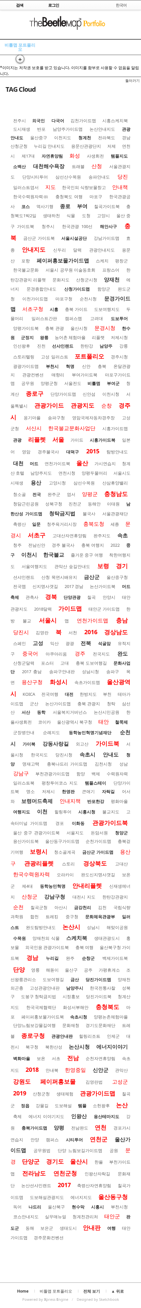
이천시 (29, 554)
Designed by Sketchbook (98, 1299)
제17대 (28, 156)
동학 (41, 712)
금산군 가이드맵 (97, 852)
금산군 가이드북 (39, 238)
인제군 (113, 1036)
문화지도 (61, 280)
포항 (25, 261)
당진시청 (63, 755)
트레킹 (52, 916)
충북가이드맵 (34, 1128)
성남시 (93, 927)
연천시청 (66, 473)
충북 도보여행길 (91, 663)
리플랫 (98, 337)
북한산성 (53, 1047)
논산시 (71, 927)
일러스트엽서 (26, 187)
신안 (86, 366)
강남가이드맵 (106, 238)
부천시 (52, 366)
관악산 (121, 1070)
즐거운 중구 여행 (87, 555)
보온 (41, 1058)
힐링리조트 (89, 1036)
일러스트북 (23, 783)
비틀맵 (94, 383)
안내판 (92, 1227)
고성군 (120, 1081)
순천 (18, 907)
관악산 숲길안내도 (72, 566)
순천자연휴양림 (100, 1058)
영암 (26, 452)
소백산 (19, 166)
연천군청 (65, 1173)
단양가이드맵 (63, 394)
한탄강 (86, 346)
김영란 (42, 632)
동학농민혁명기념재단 (90, 732)
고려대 (96, 318)
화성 (75, 155)
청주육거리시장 (62, 524)
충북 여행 (84, 947)
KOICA (29, 694)
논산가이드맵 (58, 704)
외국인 (38, 120)
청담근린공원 (26, 504)
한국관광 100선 (77, 226)
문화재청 (70, 1025)
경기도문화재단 (100, 1025)
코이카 (44, 722)
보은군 (46, 1228)
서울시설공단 (74, 238)
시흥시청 (86, 812)
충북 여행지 (92, 545)
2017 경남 (74, 586)
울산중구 (38, 138)
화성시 (59, 682)
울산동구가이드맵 (62, 841)
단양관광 (72, 597)
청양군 (121, 833)
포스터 (47, 663)
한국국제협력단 (41, 1007)
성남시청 (90, 671)
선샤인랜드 (62, 346)
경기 (122, 566)
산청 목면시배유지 (59, 577)
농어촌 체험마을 (70, 337)
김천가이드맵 (83, 120)
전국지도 (101, 654)
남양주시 (74, 988)
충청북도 (107, 1007)
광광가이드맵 (26, 366)
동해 (30, 1228)
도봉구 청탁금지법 (38, 996)
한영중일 (75, 1069)
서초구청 (32, 309)
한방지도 (88, 694)
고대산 (121, 864)
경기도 (55, 1161)
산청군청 (41, 1094)
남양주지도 (41, 473)
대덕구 (72, 452)
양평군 (90, 494)
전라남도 (34, 1173)
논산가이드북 (102, 586)
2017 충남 (32, 671)
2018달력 (43, 609)
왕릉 (44, 337)
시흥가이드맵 (115, 428)
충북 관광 (54, 328)
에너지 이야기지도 (46, 1116)
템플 (82, 1106)
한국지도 (39, 755)
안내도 (111, 754)
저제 (111, 146)
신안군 (101, 1069)
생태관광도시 (107, 938)
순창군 (88, 958)
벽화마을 (21, 1058)
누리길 (52, 958)
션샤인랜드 (23, 577)
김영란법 (94, 1082)
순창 (106, 405)
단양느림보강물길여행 (34, 1025)
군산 (34, 704)
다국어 (57, 120)
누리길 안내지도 (49, 146)
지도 (50, 187)
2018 (32, 1069)
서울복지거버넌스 (70, 712)
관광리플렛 (39, 863)
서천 (73, 632)
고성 (38, 643)
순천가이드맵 (98, 841)
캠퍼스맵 (73, 318)
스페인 (19, 643)
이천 (42, 811)
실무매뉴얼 (55, 1217)
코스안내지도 (26, 1217)
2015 (92, 451)
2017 (64, 1185)
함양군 (103, 289)
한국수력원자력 (31, 874)
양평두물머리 (94, 473)
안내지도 (34, 249)
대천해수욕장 (49, 166)
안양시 (109, 597)
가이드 (76, 440)
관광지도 (82, 405)
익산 (54, 643)
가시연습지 (105, 463)
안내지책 (70, 801)
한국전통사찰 (102, 988)
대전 (69, 694)
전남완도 (79, 1128)
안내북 (52, 1070)
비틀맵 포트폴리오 (20, 47)
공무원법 (41, 1150)
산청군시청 (86, 280)
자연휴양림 (52, 156)
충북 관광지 (88, 704)
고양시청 (57, 483)
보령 (103, 566)
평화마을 (119, 801)
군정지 (27, 337)
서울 (58, 439)
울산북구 (56, 1207)
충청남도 (116, 494)
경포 (59, 823)
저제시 (48, 791)
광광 (70, 643)
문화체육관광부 (100, 916)
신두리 (59, 250)
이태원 (113, 504)
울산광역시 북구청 (74, 722)
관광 (17, 440)
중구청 (72, 916)
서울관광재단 (115, 514)
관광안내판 (62, 1036)
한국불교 (53, 554)
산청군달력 (23, 663)
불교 (27, 621)
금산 (74, 979)
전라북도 (106, 138)
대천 (18, 463)
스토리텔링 (23, 357)
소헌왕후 (101, 1106)
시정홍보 (71, 996)
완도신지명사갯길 (98, 875)
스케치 (102, 261)
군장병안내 (23, 732)
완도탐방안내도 (41, 927)
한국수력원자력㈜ (31, 196)
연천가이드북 (57, 463)
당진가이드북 (98, 996)
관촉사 (32, 597)
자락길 (108, 791)
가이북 (29, 744)
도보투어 (119, 318)
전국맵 (19, 586)
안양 (34, 1140)
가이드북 (107, 743)
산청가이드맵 (77, 289)
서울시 (48, 620)
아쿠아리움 (56, 654)
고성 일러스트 (54, 357)
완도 (122, 653)
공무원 (27, 383)
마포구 (96, 196)
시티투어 (74, 1140)
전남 (73, 1058)
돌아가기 (132, 80)
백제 (95, 774)
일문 (36, 524)
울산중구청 (117, 577)
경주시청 (119, 357)
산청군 (29, 896)
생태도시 (68, 1228)
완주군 (54, 494)
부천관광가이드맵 (52, 774)
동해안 (94, 504)
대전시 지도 (83, 897)
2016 (90, 632)
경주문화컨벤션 (49, 1238)
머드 (34, 463)
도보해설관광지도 (47, 1197)
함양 (80, 774)
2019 (19, 1093)
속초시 (87, 754)
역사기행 (44, 206)
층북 (102, 366)
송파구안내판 (62, 671)
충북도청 (93, 523)
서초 (56, 1058)
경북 (51, 596)
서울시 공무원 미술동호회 (71, 270)
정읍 (25, 1106)
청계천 (84, 138)
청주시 (48, 226)
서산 (26, 712)
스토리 (68, 864)
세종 (115, 524)
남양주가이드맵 (68, 129)
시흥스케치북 (115, 120)
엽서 (71, 494)
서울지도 (75, 833)
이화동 (78, 823)
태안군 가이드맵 (104, 609)
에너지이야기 (112, 1046)
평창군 (121, 261)
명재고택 (30, 764)
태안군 (112, 1216)
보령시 (39, 851)
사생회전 (95, 156)
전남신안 (36, 545)
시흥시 (97, 1207)
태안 (103, 721)
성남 (123, 764)
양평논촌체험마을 (111, 1017)
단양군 (31, 1161)
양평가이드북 (26, 328)
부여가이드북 (84, 375)
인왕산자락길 (97, 1174)
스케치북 (76, 937)
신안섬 (89, 394)
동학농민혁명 (53, 886)
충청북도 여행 (69, 196)
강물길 (42, 1106)
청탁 (111, 704)
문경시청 (104, 328)
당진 (122, 176)
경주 (80, 653)
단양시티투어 (35, 177)
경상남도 (116, 632)
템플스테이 (95, 783)
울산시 (79, 1161)
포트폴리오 (89, 356)
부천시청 (119, 1207)
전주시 (19, 120)
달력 (77, 250)
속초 (122, 535)
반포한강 (95, 801)
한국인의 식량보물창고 (84, 187)
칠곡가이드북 (107, 206)
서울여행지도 (34, 566)
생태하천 (51, 215)
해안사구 (108, 226)
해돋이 (52, 970)
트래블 (78, 166)
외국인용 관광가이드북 (47, 947)
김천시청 (103, 764)
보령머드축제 (37, 801)
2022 (115, 545)
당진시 (21, 632)
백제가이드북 (115, 958)
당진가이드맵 (98, 979)
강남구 (21, 773)
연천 (101, 1127)
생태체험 (64, 1094)
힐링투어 (62, 812)
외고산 (82, 744)
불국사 (89, 514)
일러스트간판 (44, 318)
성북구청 (53, 504)
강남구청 (54, 896)
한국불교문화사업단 (71, 428)
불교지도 (110, 812)
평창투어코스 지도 (60, 783)
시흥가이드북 (102, 440)
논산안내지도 (102, 129)
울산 (82, 463)
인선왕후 (21, 346)
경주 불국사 (63, 545)
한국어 (121, 5)
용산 (36, 482)
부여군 (113, 383)
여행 (111, 1228)
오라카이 (65, 875)
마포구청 (63, 299)
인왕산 (79, 1116)
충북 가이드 (76, 309)
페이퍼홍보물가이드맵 (63, 260)
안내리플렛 (87, 885)
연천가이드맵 (92, 620)
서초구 (37, 535)
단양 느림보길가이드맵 (80, 1150)
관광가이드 (49, 405)
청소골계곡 (64, 852)
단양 (19, 969)
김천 (102, 907)
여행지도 (21, 812)
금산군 (92, 576)
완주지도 (102, 536)
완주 (70, 958)
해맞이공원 (117, 927)
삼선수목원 (84, 483)
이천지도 (62, 138)
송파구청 (56, 418)
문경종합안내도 (41, 289)
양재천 (112, 279)
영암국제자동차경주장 (93, 418)
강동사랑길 (56, 743)
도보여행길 (53, 979)
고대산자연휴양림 (69, 536)
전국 (36, 494)
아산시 (60, 907)
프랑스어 (110, 270)
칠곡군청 (39, 907)
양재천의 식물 (45, 938)
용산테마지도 (106, 1116)
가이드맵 (70, 608)
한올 (98, 1162)
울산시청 (79, 328)
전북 (86, 643)
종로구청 (33, 1035)
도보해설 (63, 1106)
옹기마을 (32, 418)
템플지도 (119, 156)
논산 (122, 1105)
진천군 (75, 504)
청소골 (19, 494)
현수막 (78, 1207)
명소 (30, 791)
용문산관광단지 (86, 146)
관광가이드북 (110, 822)
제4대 (27, 886)
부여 (82, 206)
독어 (17, 1207)
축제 (17, 1116)
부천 (107, 694)
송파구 (112, 671)
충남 (122, 620)
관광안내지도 (102, 250)
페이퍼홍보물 (58, 1081)
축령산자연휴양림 (94, 1185)
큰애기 (88, 791)
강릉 (123, 346)
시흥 (54, 309)
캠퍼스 (52, 1140)
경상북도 (95, 863)
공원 (114, 1150)
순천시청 (88, 299)
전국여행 (49, 694)
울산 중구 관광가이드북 (36, 833)
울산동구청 (113, 1197)
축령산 (19, 524)
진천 (41, 346)
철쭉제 (121, 722)
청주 (17, 545)
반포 (41, 129)
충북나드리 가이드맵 (67, 764)
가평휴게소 (109, 970)
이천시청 (110, 394)
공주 (88, 970)
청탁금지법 (62, 513)
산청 (96, 166)
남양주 (106, 346)
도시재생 (21, 129)
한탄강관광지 (115, 897)
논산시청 (79, 1046)
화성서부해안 (76, 1007)
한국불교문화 (26, 270)
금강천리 (82, 907)
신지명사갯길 (45, 586)
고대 (64, 663)
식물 (71, 215)
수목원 (19, 938)
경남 (32, 957)
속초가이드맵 (87, 682)
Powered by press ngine (45, 1299)
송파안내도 (99, 177)
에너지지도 (81, 1197)
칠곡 (91, 597)
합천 (34, 916)
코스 (25, 206)
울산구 (71, 970)
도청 (86, 215)
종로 (65, 206)
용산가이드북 (26, 841)
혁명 (70, 366)
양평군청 (49, 383)
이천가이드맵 (35, 299)
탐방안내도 (117, 452)
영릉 (35, 970)
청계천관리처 (85, 1217)
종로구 (35, 393)
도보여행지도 (107, 309)
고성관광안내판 (45, 988)
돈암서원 (99, 833)
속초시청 (78, 1017)
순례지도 (51, 732)
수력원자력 (117, 774)
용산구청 (32, 682)
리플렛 (37, 439)
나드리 (35, 1207)
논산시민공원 (106, 712)
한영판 (68, 791)
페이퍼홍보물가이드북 (42, 1017)
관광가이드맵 (97, 1093)
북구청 (32, 1047)
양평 (59, 1127)
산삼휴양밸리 (115, 483)
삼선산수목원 (68, 177)
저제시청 (119, 337)
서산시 (34, 428)
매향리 (57, 375)
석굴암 (104, 643)
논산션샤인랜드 (36, 1185)
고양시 (103, 215)
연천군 (99, 1139)
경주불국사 (48, 452)
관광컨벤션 (33, 375)
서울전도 (72, 383)
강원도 (22, 1081)
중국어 (30, 653)
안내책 (120, 187)
